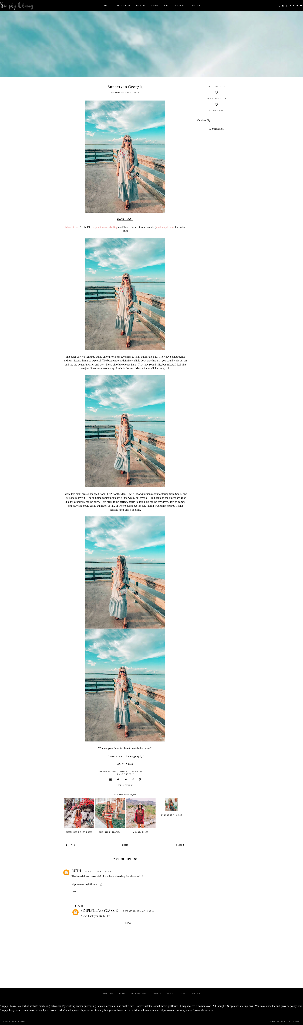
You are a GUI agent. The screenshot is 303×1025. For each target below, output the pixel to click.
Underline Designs (290, 1021)
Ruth (76, 870)
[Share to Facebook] (133, 779)
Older (179, 845)
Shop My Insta (122, 5)
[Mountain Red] (141, 813)
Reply (75, 891)
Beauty (154, 5)
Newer (71, 845)
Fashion (140, 5)
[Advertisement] (216, 185)
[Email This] (110, 779)
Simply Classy (18, 1021)
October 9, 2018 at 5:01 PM (96, 871)
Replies (79, 906)
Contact (195, 5)
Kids (166, 5)
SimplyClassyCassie (99, 910)
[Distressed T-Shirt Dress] (79, 813)
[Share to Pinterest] (140, 779)
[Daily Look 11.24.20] (171, 804)
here (300, 1006)
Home (106, 5)
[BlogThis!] (118, 779)
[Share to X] (125, 779)
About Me (180, 5)
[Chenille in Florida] (110, 813)
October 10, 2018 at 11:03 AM (139, 911)
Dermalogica (216, 128)
